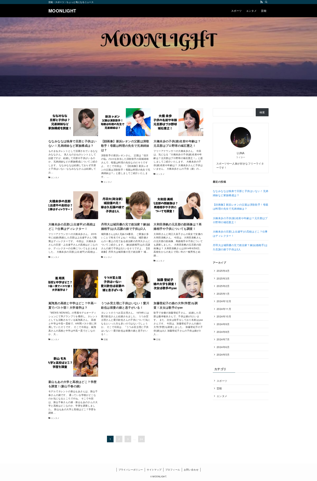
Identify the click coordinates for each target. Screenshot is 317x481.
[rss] (261, 2)
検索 (262, 112)
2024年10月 (224, 316)
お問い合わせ (191, 469)
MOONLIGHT (62, 10)
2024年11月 (224, 309)
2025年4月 (223, 270)
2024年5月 (223, 354)
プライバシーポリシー (131, 469)
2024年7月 (223, 339)
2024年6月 (223, 347)
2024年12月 (224, 301)
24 (141, 439)
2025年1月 (223, 293)
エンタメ (222, 396)
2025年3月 (223, 278)
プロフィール (172, 469)
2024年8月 (223, 332)
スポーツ (222, 381)
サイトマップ (154, 469)
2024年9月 (223, 324)
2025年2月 (223, 286)
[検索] (266, 2)
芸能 (219, 388)
